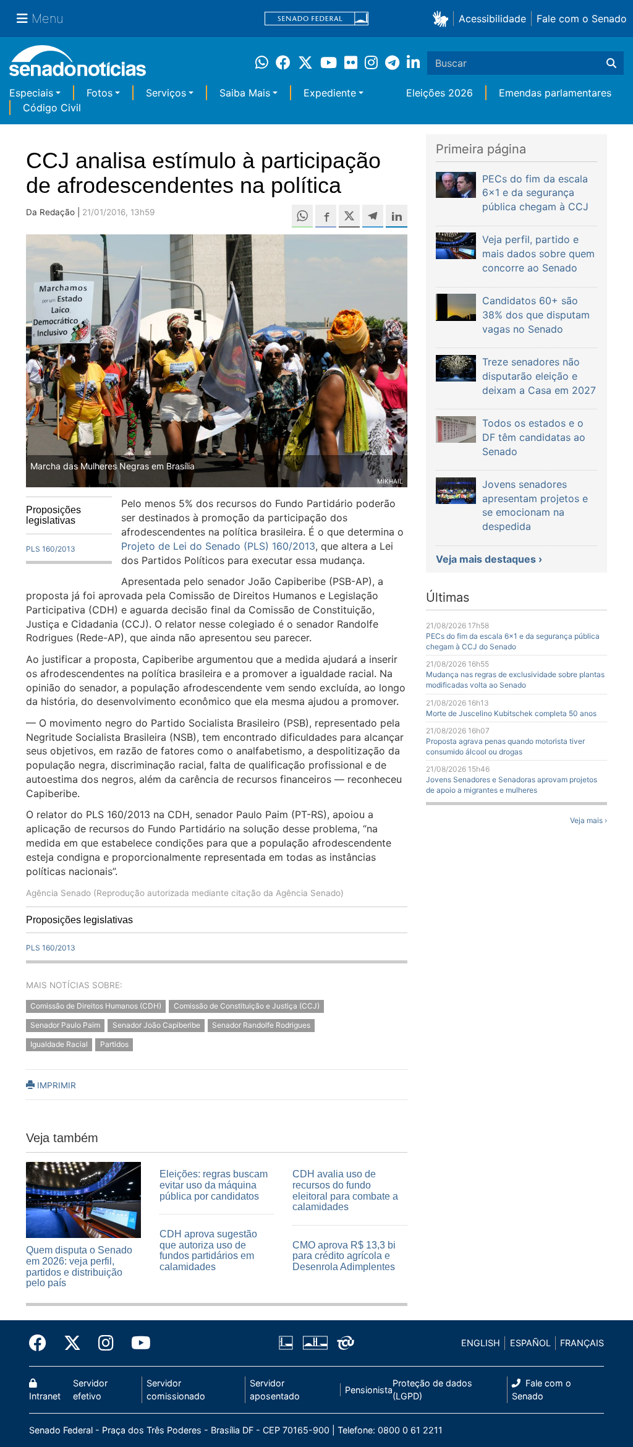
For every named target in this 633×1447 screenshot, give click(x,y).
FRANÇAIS (582, 1343)
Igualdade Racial (59, 1044)
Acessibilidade (492, 18)
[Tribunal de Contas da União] (345, 1342)
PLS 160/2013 (50, 548)
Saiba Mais (244, 93)
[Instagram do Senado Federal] (106, 1343)
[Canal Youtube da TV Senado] (136, 1343)
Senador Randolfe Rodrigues (261, 1025)
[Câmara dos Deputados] (286, 1342)
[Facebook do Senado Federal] (42, 1343)
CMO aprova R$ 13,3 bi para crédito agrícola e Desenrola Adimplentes (344, 1256)
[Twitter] (72, 1343)
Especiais (31, 93)
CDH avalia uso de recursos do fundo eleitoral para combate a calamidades (345, 1190)
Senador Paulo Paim (65, 1025)
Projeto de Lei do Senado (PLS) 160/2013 (218, 546)
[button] (443, 18)
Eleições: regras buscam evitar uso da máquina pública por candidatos (213, 1185)
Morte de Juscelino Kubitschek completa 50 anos (511, 713)
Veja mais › (588, 820)
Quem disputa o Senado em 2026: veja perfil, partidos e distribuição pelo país (79, 1266)
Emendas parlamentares (555, 93)
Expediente (330, 93)
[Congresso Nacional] (315, 1342)
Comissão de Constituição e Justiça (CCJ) (247, 1006)
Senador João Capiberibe (156, 1025)
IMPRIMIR (55, 1085)
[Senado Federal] (316, 19)
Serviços (166, 93)
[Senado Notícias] (77, 65)
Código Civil (52, 107)
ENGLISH (480, 1343)
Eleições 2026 (439, 93)
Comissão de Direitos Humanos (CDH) (95, 1006)
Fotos (100, 93)
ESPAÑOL (530, 1343)
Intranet (45, 1396)
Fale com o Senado (582, 18)
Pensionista (369, 1390)
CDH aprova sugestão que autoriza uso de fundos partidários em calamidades (208, 1250)
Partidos (114, 1044)
